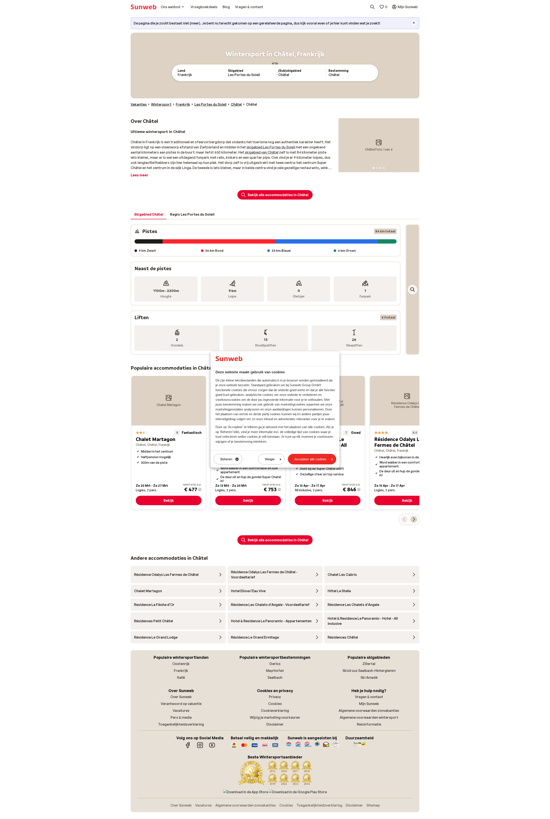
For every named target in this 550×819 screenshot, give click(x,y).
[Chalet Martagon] (168, 443)
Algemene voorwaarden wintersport (369, 717)
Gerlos (275, 664)
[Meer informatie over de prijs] (200, 489)
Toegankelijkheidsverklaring (181, 724)
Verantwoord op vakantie (181, 704)
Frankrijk (181, 670)
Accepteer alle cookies (310, 459)
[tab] (149, 214)
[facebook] (188, 747)
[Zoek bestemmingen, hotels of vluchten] (372, 7)
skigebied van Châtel (261, 152)
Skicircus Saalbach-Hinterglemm (369, 670)
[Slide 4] (384, 168)
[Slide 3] (380, 168)
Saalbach (274, 677)
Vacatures (181, 710)
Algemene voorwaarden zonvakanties (369, 710)
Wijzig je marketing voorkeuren (275, 717)
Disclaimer (275, 724)
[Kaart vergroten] (412, 289)
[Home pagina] (143, 6)
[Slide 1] (373, 168)
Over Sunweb (181, 697)
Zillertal (368, 664)
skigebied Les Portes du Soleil (270, 147)
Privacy (275, 697)
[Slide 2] (377, 168)
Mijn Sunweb (369, 704)
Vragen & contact (369, 697)
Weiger (270, 459)
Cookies (275, 704)
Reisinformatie (369, 724)
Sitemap (373, 805)
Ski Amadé (369, 677)
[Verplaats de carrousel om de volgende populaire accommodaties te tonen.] (413, 519)
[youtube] (212, 747)
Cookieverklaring (275, 710)
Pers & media (181, 717)
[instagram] (200, 747)
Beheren (226, 459)
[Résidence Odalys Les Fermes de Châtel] (407, 443)
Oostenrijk (181, 664)
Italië (181, 677)
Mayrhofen (275, 670)
